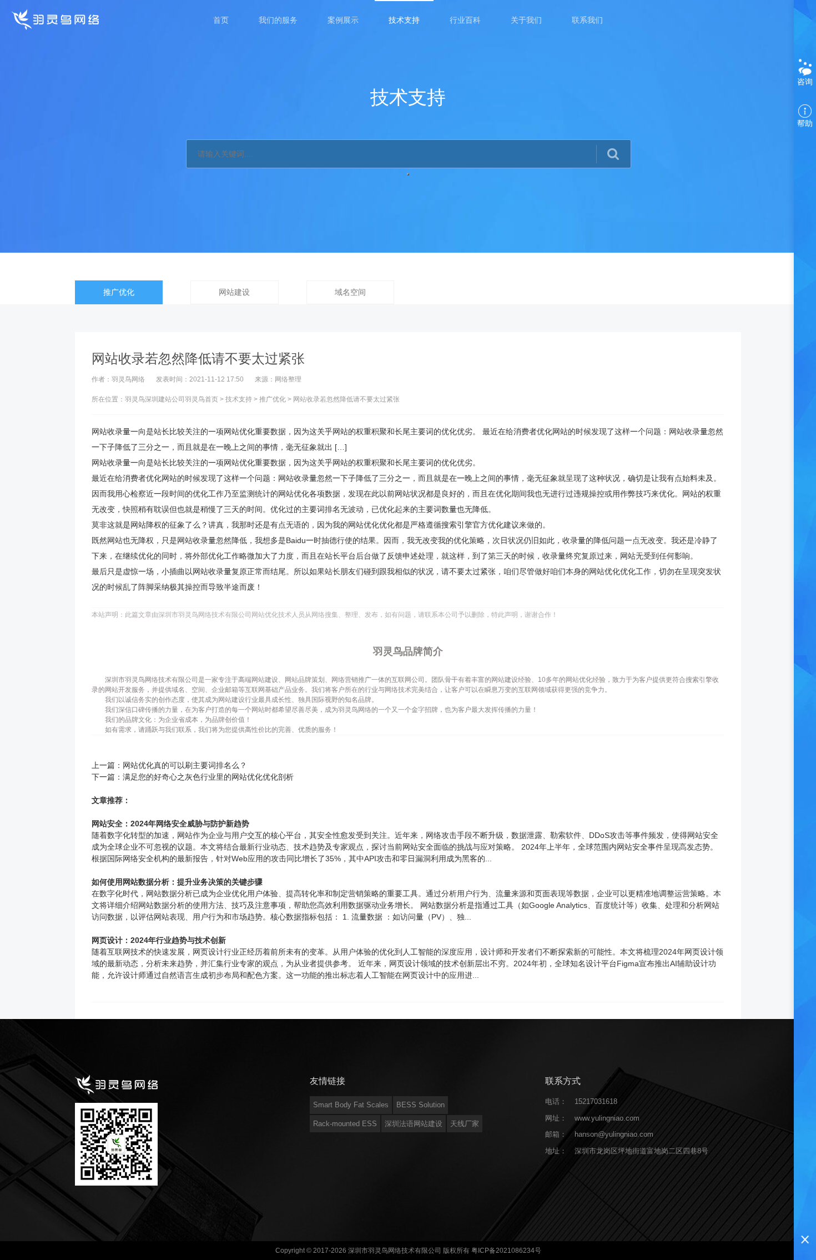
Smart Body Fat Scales (351, 1105)
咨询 (805, 81)
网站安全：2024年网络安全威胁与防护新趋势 (170, 823)
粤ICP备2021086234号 (506, 1250)
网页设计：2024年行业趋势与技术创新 (159, 940)
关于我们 (526, 20)
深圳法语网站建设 (413, 1124)
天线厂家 (464, 1124)
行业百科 (465, 20)
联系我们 (587, 20)
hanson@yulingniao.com (614, 1134)
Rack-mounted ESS (345, 1124)
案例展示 (343, 20)
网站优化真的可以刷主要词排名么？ (185, 765)
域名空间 (350, 292)
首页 (221, 20)
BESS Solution (420, 1105)
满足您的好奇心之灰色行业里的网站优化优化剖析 (208, 776)
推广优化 (118, 292)
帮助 (805, 123)
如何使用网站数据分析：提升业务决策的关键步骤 (177, 881)
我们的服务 (278, 20)
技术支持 (404, 20)
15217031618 (596, 1101)
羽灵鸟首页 (201, 399)
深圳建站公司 (165, 399)
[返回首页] (56, 18)
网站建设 (234, 292)
